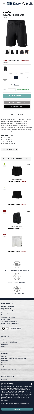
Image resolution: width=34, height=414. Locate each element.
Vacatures (4, 363)
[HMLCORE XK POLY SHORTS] (17, 220)
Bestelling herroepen (7, 306)
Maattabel (16, 85)
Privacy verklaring (6, 319)
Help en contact (6, 308)
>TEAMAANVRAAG (17, 106)
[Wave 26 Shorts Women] (17, 173)
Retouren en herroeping (8, 315)
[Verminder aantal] (9, 89)
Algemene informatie (7, 311)
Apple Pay (4, 379)
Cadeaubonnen (5, 367)
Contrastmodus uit (15, 328)
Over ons (4, 356)
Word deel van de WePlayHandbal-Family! (13, 358)
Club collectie (5, 340)
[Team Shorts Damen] (17, 197)
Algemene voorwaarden (8, 317)
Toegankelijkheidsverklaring (9, 321)
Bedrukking (4, 344)
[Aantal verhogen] (14, 89)
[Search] (23, 3)
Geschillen (4, 365)
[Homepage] (14, 3)
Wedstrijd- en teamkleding (9, 342)
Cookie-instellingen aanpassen (10, 323)
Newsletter (4, 360)
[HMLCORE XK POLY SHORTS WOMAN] (17, 244)
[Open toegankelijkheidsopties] (3, 328)
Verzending (4, 313)
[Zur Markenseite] (7, 12)
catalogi (3, 346)
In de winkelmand (17, 96)
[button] (4, 3)
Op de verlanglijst (18, 102)
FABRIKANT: (5, 135)
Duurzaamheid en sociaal (8, 369)
